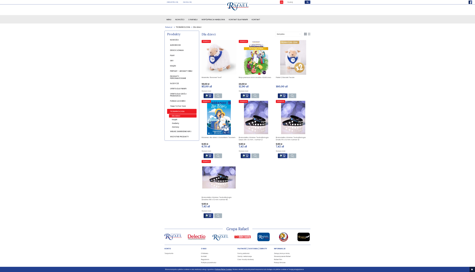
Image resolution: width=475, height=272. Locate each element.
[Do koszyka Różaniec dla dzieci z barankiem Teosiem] (208, 155)
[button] (218, 95)
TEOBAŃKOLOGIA (177, 111)
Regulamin (205, 259)
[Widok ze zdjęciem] (305, 34)
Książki (174, 119)
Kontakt (204, 256)
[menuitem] (169, 19)
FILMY (172, 55)
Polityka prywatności (208, 262)
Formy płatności (243, 253)
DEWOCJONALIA (177, 50)
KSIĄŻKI (173, 66)
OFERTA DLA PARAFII (178, 88)
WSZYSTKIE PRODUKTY (179, 136)
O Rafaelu (204, 253)
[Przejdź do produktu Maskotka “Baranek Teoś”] (219, 57)
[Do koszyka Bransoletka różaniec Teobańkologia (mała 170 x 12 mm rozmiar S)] (282, 155)
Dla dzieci (176, 116)
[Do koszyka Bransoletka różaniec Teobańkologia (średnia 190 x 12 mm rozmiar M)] (208, 215)
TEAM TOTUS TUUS (178, 106)
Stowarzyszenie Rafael (282, 256)
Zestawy (175, 127)
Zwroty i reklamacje (245, 256)
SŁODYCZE (174, 83)
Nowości (174, 40)
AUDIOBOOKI (175, 45)
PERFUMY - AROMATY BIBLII (181, 71)
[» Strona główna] (169, 27)
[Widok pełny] (309, 34)
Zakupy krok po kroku (282, 253)
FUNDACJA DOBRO (178, 101)
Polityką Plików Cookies (223, 269)
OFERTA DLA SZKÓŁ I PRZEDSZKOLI (178, 95)
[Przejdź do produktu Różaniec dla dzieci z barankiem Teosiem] (219, 117)
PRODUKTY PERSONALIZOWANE (178, 77)
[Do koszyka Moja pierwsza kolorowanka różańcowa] (245, 95)
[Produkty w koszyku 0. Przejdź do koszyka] (279, 2)
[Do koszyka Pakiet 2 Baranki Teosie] (282, 95)
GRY (172, 60)
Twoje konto (169, 253)
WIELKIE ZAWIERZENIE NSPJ (180, 131)
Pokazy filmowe (279, 262)
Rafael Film (278, 259)
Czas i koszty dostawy (246, 259)
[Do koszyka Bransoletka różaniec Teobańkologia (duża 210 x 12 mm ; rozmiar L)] (245, 155)
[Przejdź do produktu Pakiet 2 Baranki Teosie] (293, 57)
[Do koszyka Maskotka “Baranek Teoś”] (208, 95)
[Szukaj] (307, 2)
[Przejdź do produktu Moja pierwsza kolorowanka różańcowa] (256, 57)
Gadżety (175, 123)
